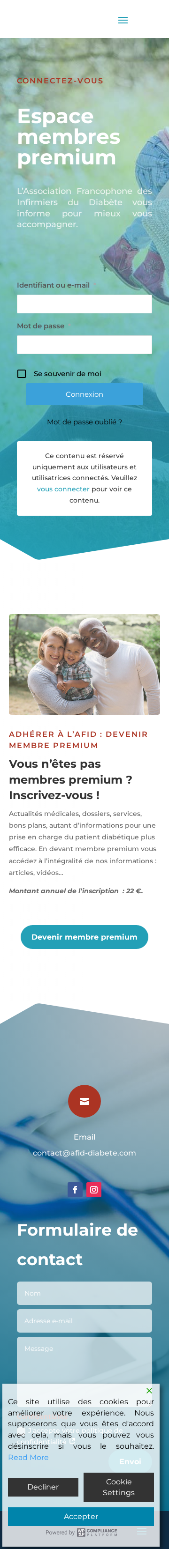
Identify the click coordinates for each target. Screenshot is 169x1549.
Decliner (43, 1486)
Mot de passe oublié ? (85, 421)
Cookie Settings (119, 1487)
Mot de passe (44, 325)
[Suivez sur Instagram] (93, 1189)
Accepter (81, 1516)
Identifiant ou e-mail (56, 285)
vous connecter (63, 489)
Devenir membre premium (84, 937)
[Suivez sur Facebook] (75, 1189)
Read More (28, 1457)
